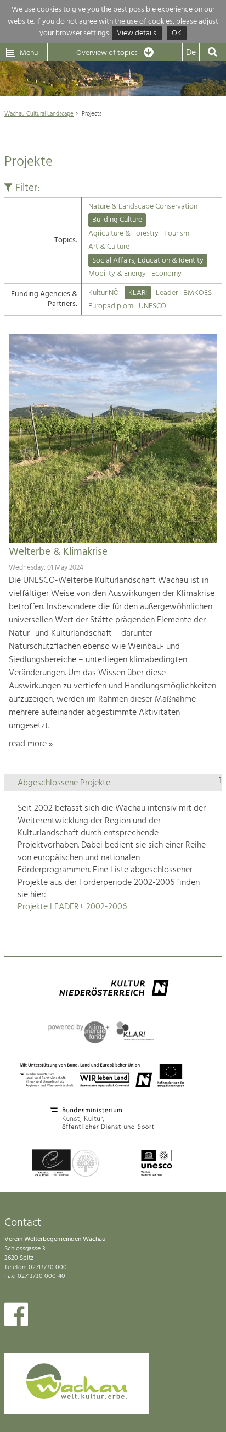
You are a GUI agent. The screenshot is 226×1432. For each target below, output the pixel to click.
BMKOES (197, 293)
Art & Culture (108, 247)
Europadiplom (110, 306)
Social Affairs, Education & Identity (148, 260)
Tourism (176, 233)
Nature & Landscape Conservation (142, 206)
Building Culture (117, 220)
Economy (166, 273)
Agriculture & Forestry (123, 233)
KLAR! (137, 293)
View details (136, 33)
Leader (167, 293)
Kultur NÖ (103, 293)
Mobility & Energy (117, 273)
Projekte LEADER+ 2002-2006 (72, 907)
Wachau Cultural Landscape (39, 114)
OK (177, 33)
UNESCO (152, 306)
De (191, 53)
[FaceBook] (16, 1317)
